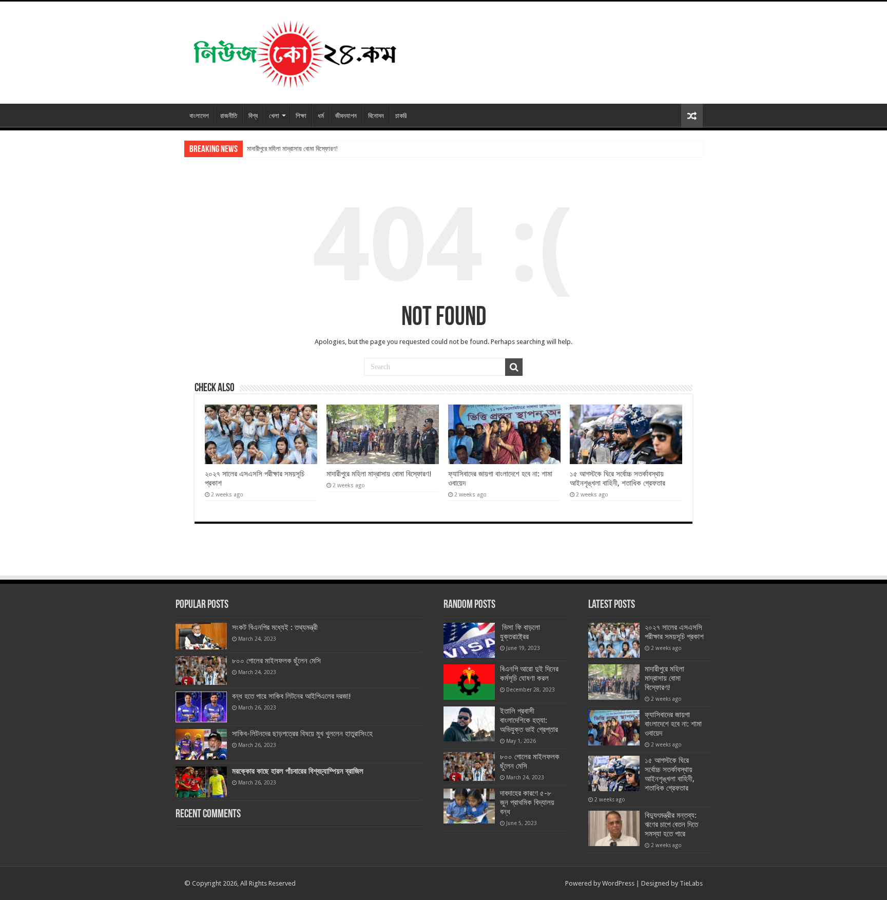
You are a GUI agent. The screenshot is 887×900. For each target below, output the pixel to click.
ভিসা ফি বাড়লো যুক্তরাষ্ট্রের (520, 632)
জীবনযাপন (346, 116)
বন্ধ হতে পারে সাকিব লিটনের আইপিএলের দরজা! (291, 696)
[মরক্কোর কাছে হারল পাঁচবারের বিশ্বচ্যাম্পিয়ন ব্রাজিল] (201, 782)
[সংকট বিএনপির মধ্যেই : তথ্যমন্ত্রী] (201, 636)
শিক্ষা (301, 116)
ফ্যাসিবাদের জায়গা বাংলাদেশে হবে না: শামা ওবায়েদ (673, 724)
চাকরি (401, 116)
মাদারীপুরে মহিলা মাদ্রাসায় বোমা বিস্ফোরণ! (292, 148)
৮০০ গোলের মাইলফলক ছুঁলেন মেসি (276, 660)
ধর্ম (321, 116)
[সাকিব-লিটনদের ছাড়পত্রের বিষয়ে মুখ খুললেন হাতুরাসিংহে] (201, 744)
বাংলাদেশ (199, 116)
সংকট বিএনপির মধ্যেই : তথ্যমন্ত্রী (275, 627)
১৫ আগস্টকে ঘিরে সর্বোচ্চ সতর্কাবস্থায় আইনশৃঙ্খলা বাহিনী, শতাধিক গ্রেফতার (617, 478)
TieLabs (691, 883)
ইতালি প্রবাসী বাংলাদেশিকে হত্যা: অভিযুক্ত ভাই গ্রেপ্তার (529, 720)
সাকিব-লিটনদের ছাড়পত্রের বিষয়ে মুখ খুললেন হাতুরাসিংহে (302, 733)
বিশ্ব (253, 116)
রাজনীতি (228, 116)
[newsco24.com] (294, 51)
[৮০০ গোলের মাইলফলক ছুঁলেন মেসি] (201, 670)
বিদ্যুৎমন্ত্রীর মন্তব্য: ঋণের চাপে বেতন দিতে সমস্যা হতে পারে (671, 824)
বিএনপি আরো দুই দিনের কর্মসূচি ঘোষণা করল (529, 673)
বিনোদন (376, 116)
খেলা (274, 116)
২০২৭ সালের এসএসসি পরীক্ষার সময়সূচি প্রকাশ (674, 632)
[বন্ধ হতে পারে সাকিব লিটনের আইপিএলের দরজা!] (201, 707)
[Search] (514, 367)
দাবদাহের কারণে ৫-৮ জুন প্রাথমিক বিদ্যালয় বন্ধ (527, 802)
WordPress (618, 883)
